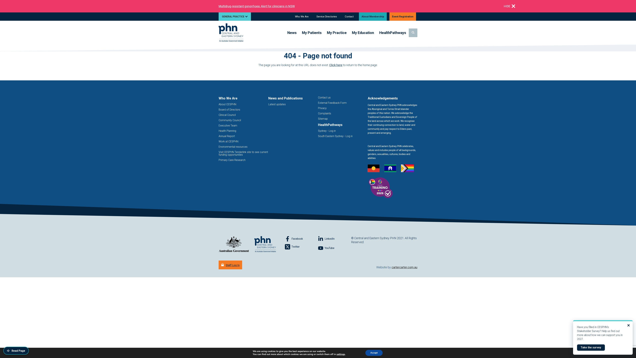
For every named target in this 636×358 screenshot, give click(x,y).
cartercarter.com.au (404, 267)
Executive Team (228, 125)
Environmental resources (233, 146)
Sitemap (323, 118)
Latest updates (277, 104)
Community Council (230, 120)
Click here (335, 65)
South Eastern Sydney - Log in (335, 136)
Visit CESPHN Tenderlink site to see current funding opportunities (243, 153)
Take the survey (593, 347)
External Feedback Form (332, 102)
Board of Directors (229, 109)
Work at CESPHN (228, 141)
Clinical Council (227, 115)
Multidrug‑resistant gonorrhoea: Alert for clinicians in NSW (257, 6)
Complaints (324, 113)
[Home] (231, 32)
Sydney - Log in (327, 130)
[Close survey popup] (628, 325)
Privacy (322, 108)
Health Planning (227, 130)
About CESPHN (227, 104)
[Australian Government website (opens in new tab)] (234, 244)
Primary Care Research (232, 160)
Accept (374, 352)
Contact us (324, 97)
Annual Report (227, 136)
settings (341, 354)
